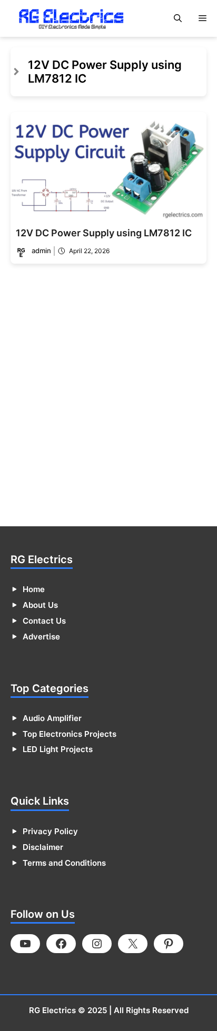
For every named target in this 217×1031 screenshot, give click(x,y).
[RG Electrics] (71, 18)
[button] (177, 18)
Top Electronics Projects (69, 734)
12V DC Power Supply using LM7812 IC (104, 232)
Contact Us (44, 621)
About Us (40, 605)
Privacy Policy (50, 831)
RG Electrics (52, 1010)
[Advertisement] (108, 398)
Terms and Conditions (64, 863)
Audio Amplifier (52, 718)
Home (34, 589)
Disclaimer (43, 847)
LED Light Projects (58, 749)
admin (41, 250)
